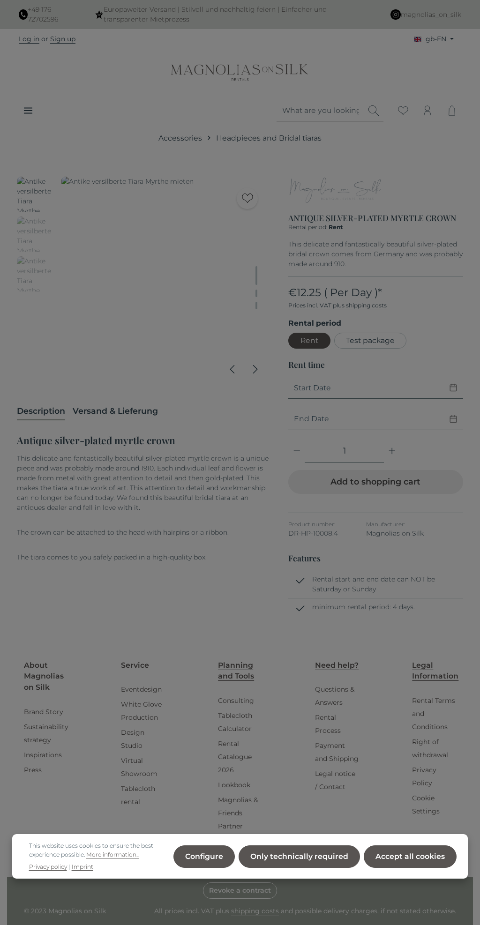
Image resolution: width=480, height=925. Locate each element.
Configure (204, 856)
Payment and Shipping (337, 752)
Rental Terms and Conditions (433, 713)
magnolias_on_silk (431, 14)
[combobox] (320, 111)
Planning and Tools (236, 671)
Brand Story (43, 712)
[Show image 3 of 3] (256, 305)
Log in (29, 39)
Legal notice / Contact (335, 780)
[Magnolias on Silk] (335, 191)
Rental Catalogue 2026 (235, 756)
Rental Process (328, 724)
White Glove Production (141, 711)
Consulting (236, 700)
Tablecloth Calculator (235, 722)
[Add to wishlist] (247, 198)
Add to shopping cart (375, 481)
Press (33, 770)
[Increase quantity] (392, 451)
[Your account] (427, 110)
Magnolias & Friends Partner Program (238, 819)
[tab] (41, 411)
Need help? (337, 665)
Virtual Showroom (139, 767)
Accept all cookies (410, 856)
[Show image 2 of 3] (256, 293)
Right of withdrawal (430, 748)
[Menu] (28, 110)
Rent (309, 340)
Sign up (62, 39)
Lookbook (234, 785)
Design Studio (132, 739)
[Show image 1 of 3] (256, 275)
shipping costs (255, 911)
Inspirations (43, 755)
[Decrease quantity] (297, 451)
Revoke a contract (240, 890)
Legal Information (435, 671)
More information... (112, 854)
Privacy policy (48, 866)
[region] (143, 280)
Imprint (82, 866)
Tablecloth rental (138, 795)
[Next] (254, 369)
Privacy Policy (424, 776)
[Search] (373, 111)
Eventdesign (141, 689)
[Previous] (233, 369)
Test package (370, 340)
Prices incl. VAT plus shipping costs (337, 305)
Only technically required (299, 856)
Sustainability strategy (46, 733)
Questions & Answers (334, 696)
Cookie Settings (426, 804)
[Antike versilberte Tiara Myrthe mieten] (165, 280)
